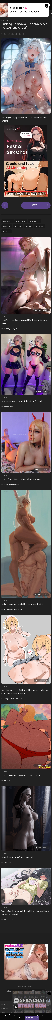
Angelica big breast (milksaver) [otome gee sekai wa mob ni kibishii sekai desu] (24, 692)
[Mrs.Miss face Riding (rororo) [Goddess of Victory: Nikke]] (26, 275)
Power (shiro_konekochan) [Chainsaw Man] (21, 479)
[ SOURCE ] (7, 221)
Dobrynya (20, 221)
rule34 (4, 20)
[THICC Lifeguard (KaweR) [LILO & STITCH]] (26, 736)
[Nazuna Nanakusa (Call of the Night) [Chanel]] (26, 364)
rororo (39, 226)
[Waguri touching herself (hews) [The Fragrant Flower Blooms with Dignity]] (26, 886)
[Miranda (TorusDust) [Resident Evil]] (26, 818)
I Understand (32, 1018)
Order (28, 226)
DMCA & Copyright (9, 1004)
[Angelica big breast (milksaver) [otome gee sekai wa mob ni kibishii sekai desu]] (26, 649)
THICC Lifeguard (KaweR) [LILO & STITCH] (20, 775)
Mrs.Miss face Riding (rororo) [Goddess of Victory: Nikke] (24, 321)
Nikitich (18, 226)
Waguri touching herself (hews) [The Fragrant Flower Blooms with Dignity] (25, 912)
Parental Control (9, 1008)
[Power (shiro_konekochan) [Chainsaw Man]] (26, 442)
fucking (6, 226)
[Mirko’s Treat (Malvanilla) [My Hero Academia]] (26, 544)
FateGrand (34, 221)
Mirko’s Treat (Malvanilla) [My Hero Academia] (22, 604)
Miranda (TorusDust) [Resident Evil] (17, 857)
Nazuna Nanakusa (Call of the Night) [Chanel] (21, 401)
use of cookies (17, 1018)
